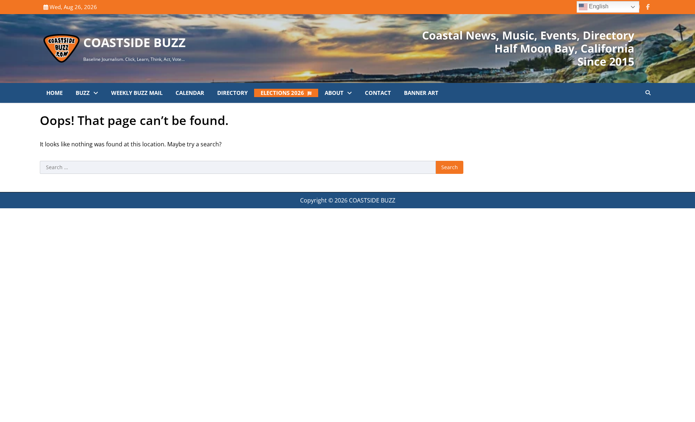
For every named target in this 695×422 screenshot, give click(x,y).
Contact (378, 92)
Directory (232, 92)
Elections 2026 (282, 92)
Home (54, 92)
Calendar (190, 92)
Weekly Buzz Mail (137, 92)
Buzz (83, 92)
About (334, 92)
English (597, 6)
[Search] (648, 92)
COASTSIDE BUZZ (134, 42)
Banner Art (421, 92)
